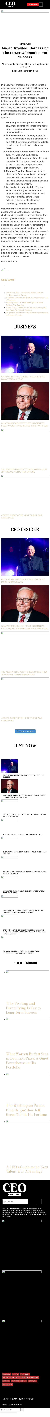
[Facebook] (17, 77)
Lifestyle (25, 44)
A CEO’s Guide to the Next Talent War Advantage (22, 834)
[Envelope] (12, 1392)
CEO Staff (18, 71)
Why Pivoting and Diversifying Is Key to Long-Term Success (23, 1008)
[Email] (33, 77)
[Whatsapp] (25, 77)
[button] (41, 5)
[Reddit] (29, 77)
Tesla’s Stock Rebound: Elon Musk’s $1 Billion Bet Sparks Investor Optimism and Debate (23, 911)
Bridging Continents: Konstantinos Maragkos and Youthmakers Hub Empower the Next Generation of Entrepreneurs (24, 932)
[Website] (7, 285)
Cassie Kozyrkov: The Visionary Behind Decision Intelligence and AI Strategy (24, 293)
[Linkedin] (21, 77)
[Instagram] (5, 1392)
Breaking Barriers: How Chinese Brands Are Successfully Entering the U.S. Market (21, 952)
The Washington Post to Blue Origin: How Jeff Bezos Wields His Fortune (26, 1110)
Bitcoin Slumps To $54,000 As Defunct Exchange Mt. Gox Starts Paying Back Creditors (26, 308)
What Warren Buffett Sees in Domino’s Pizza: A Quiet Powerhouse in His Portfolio (24, 796)
